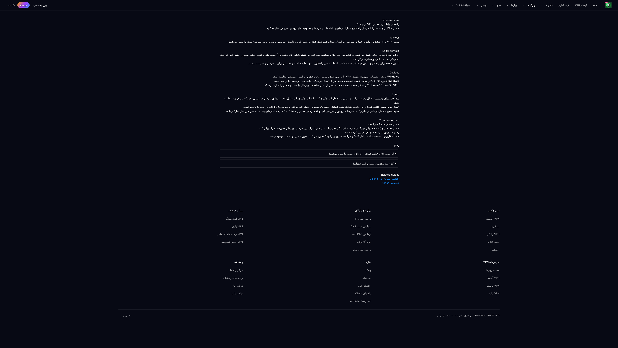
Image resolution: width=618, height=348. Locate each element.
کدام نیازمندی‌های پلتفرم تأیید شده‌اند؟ (373, 163)
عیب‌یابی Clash (390, 182)
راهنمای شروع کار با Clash (384, 178)
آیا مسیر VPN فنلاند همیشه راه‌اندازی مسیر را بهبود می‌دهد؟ (361, 153)
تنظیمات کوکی (443, 315)
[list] (437, 234)
